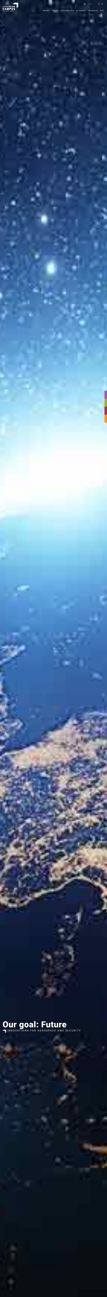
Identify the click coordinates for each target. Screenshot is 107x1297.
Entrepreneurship (67, 10)
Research (45, 10)
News (102, 10)
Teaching (54, 10)
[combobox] (92, 4)
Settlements (81, 10)
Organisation (93, 10)
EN (102, 4)
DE (99, 4)
